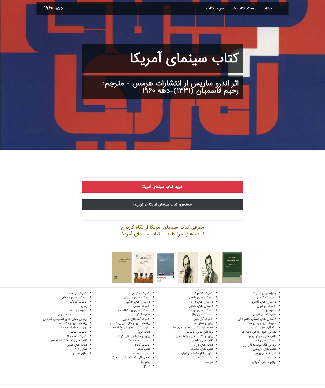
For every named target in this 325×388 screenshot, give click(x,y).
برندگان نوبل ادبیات (200, 331)
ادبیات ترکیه (205, 357)
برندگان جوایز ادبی (263, 327)
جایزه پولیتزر (268, 310)
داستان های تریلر (202, 310)
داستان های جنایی (200, 305)
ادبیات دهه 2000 (139, 340)
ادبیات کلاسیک (203, 293)
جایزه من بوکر (78, 310)
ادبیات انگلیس (266, 297)
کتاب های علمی (77, 344)
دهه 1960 (53, 8)
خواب (209, 362)
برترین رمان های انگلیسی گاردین (65, 318)
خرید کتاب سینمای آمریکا (162, 187)
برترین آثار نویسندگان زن (259, 344)
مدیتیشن (270, 357)
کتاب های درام (203, 344)
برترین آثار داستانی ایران (196, 353)
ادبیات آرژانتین (203, 318)
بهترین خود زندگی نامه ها (259, 331)
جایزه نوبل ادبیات (264, 293)
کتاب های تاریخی (264, 349)
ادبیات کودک (78, 301)
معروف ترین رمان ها (262, 323)
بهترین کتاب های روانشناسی (194, 336)
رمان (84, 305)
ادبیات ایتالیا (79, 331)
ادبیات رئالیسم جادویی (72, 314)
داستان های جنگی (138, 301)
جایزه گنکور (142, 314)
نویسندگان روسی (265, 353)
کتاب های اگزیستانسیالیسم (69, 340)
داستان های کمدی (264, 340)
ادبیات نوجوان (266, 305)
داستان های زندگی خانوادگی (257, 318)
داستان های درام (202, 301)
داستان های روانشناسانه (134, 310)
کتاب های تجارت (202, 349)
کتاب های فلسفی (202, 340)
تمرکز (147, 366)
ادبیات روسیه (141, 353)
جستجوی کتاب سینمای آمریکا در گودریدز (162, 204)
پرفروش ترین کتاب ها (72, 323)
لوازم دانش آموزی (264, 362)
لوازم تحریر (80, 353)
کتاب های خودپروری (262, 336)
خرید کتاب (215, 8)
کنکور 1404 (80, 349)
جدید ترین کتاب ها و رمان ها (193, 327)
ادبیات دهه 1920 (76, 336)
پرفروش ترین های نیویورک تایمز (128, 323)
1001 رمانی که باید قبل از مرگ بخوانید (130, 359)
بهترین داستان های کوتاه (133, 336)
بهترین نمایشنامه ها (74, 327)
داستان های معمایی (73, 297)
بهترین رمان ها (203, 323)
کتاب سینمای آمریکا (184, 59)
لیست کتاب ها (244, 8)
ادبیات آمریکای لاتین (136, 318)
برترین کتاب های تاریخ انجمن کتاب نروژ (130, 329)
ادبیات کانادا (142, 344)
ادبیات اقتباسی (140, 293)
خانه (268, 8)
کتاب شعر (144, 349)
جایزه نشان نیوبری (263, 314)
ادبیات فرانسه (78, 293)
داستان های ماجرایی (136, 297)
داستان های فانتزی (263, 301)
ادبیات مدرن (141, 305)
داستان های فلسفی (200, 297)
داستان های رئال (202, 314)
